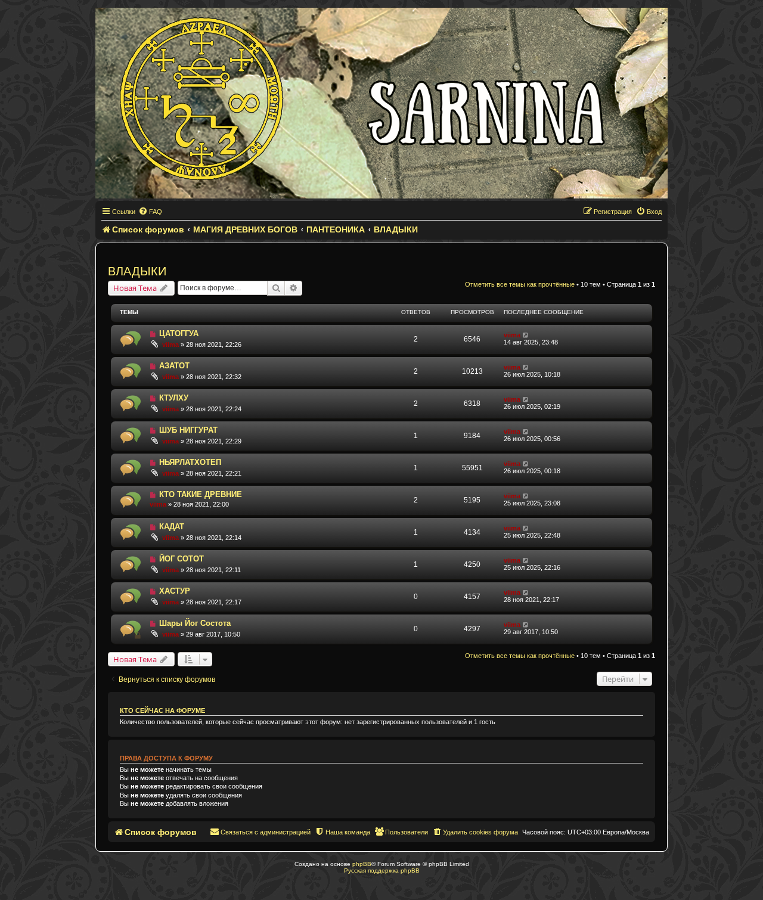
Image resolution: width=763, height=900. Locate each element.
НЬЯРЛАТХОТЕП (190, 462)
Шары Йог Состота (195, 623)
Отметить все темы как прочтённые (520, 284)
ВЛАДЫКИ (137, 271)
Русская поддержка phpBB (382, 870)
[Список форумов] (381, 103)
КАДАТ (171, 526)
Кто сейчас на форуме (162, 710)
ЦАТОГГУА (178, 333)
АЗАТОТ (174, 365)
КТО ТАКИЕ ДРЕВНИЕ (200, 494)
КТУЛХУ (173, 397)
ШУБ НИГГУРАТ (188, 430)
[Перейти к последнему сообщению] (526, 335)
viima (170, 344)
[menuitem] (150, 211)
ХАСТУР (174, 590)
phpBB (361, 864)
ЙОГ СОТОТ (181, 558)
